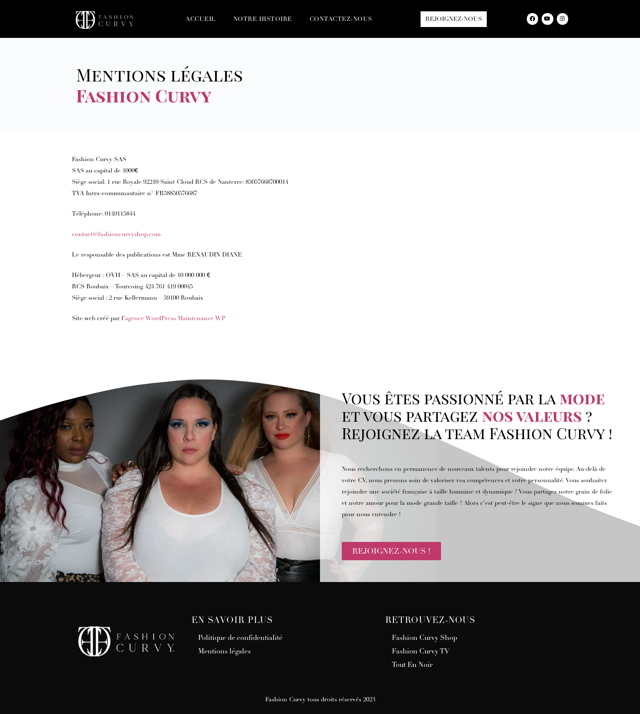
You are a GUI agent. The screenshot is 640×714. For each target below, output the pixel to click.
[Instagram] (562, 18)
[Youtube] (547, 18)
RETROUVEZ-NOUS (430, 620)
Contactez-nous (341, 19)
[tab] (279, 620)
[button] (454, 19)
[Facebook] (532, 18)
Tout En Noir (412, 664)
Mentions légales (224, 651)
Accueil (200, 19)
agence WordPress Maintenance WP (175, 318)
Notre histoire (262, 19)
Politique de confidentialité (240, 637)
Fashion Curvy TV (421, 651)
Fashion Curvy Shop (424, 637)
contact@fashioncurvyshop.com (116, 234)
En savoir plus (232, 620)
